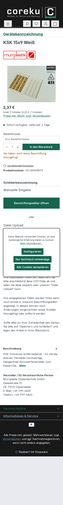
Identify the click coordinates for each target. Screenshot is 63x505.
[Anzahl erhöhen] (18, 147)
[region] (31, 84)
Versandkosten (12, 439)
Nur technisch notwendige (32, 259)
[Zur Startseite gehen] (31, 12)
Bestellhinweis (11, 134)
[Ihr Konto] (46, 23)
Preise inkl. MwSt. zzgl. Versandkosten (27, 115)
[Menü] (8, 23)
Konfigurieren (32, 251)
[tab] (30, 356)
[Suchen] (27, 23)
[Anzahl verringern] (6, 147)
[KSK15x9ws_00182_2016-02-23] (31, 84)
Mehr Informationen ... (31, 243)
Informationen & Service (20, 416)
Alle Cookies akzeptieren (32, 267)
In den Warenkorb (41, 147)
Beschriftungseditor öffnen (31, 203)
